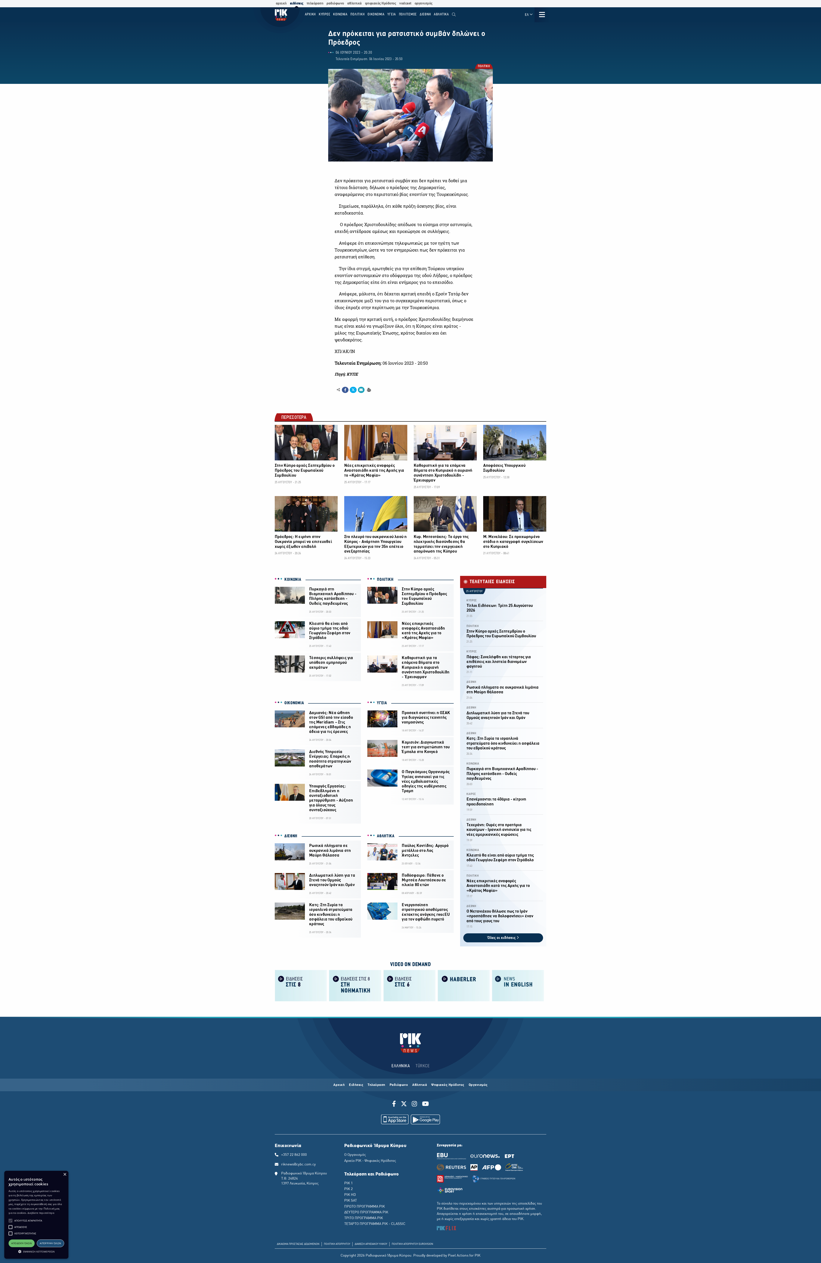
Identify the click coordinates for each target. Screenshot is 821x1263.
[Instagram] (414, 1104)
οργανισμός (424, 3)
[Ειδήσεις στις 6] (409, 985)
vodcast (405, 3)
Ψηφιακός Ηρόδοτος (447, 1085)
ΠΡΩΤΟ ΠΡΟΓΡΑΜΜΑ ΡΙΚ (364, 1206)
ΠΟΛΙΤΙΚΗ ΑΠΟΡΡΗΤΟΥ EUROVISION (412, 1244)
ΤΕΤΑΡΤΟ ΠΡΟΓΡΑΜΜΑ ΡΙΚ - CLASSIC (374, 1224)
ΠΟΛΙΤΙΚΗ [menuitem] (357, 14)
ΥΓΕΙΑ (382, 703)
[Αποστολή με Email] (361, 390)
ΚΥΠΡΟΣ (472, 600)
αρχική (281, 3)
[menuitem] (453, 14)
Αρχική (339, 1085)
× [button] (64, 1174)
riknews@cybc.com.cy (298, 1164)
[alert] (36, 1215)
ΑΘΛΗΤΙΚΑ (385, 836)
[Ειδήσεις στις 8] (301, 985)
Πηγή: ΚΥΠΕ (346, 374)
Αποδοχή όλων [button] (21, 1243)
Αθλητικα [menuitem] (441, 14)
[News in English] (518, 985)
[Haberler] (464, 985)
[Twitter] (404, 1104)
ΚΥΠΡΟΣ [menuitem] (324, 14)
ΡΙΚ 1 (348, 1183)
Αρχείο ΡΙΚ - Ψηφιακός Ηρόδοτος (370, 1161)
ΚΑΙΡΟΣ (471, 794)
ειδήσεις (296, 3)
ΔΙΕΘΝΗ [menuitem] (425, 14)
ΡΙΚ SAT (350, 1200)
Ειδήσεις (356, 1085)
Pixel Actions (458, 1255)
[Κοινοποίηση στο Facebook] (345, 390)
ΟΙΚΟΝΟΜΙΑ (294, 703)
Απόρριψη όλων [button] (50, 1243)
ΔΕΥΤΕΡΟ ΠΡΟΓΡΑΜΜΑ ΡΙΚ (366, 1212)
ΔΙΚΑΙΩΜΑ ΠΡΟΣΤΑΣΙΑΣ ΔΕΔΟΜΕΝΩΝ (298, 1244)
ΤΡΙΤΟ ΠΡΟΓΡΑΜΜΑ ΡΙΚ (363, 1218)
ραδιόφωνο (335, 3)
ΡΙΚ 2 (348, 1189)
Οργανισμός (478, 1085)
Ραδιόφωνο (399, 1085)
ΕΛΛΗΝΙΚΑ (400, 1066)
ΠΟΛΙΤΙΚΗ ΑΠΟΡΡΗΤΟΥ (337, 1244)
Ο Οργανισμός (355, 1155)
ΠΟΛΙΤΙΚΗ (483, 67)
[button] (10, 1220)
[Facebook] (394, 1104)
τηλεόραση (315, 3)
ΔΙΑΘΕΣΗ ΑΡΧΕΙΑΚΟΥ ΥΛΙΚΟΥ (371, 1244)
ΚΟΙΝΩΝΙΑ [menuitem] (340, 14)
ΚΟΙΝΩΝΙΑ (292, 580)
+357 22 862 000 (294, 1155)
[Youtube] (425, 1104)
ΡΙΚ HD (350, 1195)
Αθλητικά (419, 1085)
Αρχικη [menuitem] (310, 14)
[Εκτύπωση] (368, 389)
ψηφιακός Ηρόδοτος (380, 3)
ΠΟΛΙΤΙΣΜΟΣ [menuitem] (408, 14)
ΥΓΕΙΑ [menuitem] (391, 14)
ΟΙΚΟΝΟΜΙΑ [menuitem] (376, 14)
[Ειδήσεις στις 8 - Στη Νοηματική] (355, 985)
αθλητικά (354, 3)
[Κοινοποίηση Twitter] (353, 390)
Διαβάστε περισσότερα (41, 1212)
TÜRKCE (423, 1066)
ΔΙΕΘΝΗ (290, 836)
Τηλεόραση (376, 1085)
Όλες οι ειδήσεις (502, 938)
